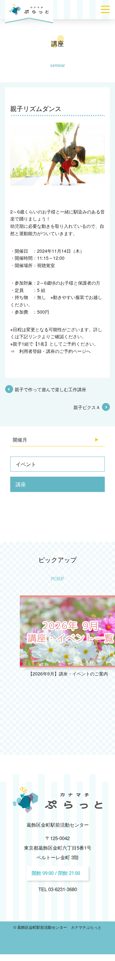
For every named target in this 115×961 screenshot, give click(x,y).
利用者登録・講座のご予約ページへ (55, 351)
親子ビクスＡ (86, 407)
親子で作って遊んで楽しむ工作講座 (50, 389)
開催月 (20, 439)
